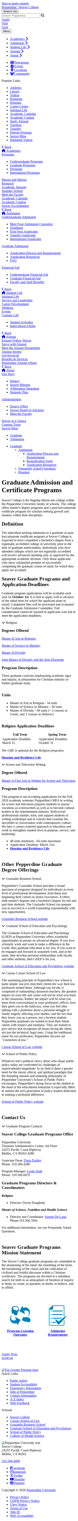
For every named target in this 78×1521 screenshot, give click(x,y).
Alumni (15, 51)
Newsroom (21, 62)
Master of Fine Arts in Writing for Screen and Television (38, 780)
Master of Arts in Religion (19, 638)
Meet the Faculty (13, 194)
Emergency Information (25, 1388)
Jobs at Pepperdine (22, 1392)
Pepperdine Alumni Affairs (19, 363)
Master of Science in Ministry (21, 645)
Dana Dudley (33, 1160)
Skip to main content (15, 3)
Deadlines (16, 228)
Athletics (16, 87)
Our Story (8, 374)
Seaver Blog (18, 136)
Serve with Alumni (14, 344)
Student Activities (21, 322)
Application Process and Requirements (35, 253)
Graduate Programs (22, 165)
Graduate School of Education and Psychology (41, 1428)
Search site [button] (10, 11)
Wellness (7, 308)
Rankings (16, 99)
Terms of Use (19, 1508)
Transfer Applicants (23, 235)
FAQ (13, 260)
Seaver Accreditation (15, 206)
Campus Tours (11, 424)
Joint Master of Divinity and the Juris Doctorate (33, 659)
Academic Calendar (23, 114)
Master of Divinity (14, 652)
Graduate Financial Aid (25, 278)
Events (18, 66)
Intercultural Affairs (23, 326)
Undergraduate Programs (26, 161)
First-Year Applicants (24, 231)
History (15, 381)
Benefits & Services (15, 359)
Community (22, 73)
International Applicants (25, 239)
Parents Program (21, 132)
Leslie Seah (34, 1171)
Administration (11, 399)
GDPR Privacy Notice (25, 1501)
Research (8, 183)
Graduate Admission (15, 246)
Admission (17, 43)
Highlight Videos (21, 140)
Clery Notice (18, 1504)
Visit (5, 23)
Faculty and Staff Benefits (27, 282)
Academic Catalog (22, 117)
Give (5, 27)
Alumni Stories (11, 351)
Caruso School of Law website (22, 1047)
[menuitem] (43, 39)
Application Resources (25, 257)
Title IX (15, 1512)
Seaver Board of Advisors (27, 410)
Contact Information (23, 1395)
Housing (15, 102)
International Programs (25, 172)
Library (15, 91)
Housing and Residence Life (29, 848)
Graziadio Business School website (25, 919)
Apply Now (9, 1354)
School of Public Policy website (22, 1101)
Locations (20, 70)
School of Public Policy (25, 1432)
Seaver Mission (20, 385)
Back (7, 147)
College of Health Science (27, 1436)
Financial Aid (10, 267)
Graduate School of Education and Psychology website (38, 966)
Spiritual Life (18, 110)
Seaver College (20, 1417)
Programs (8, 154)
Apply (6, 19)
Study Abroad (19, 121)
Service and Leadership (17, 300)
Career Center (19, 106)
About (14, 55)
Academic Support (14, 187)
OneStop (16, 125)
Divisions (16, 169)
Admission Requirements (58, 1332)
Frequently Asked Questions (37, 468)
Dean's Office (19, 406)
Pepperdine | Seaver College (20, 7)
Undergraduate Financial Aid (29, 274)
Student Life (18, 47)
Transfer (15, 129)
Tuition (14, 95)
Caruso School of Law (25, 1421)
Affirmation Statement (24, 388)
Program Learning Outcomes (20, 1332)
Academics (17, 39)
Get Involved (10, 355)
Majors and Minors (14, 179)
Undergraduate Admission (19, 217)
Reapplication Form (40, 461)
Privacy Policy (19, 1497)
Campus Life (10, 315)
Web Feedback (20, 1403)
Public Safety (18, 1380)
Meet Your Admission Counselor (31, 224)
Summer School (12, 191)
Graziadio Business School (27, 1424)
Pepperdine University (41, 1490)
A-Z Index (17, 1399)
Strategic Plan (19, 392)
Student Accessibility (23, 1384)
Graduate (16, 446)
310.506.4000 (11, 1461)
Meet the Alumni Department (21, 348)
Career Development (15, 304)
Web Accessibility (22, 1515)
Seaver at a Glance (14, 421)
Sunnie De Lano (56, 1217)
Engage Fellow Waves (16, 340)
